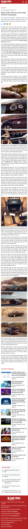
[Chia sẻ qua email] (10, 24)
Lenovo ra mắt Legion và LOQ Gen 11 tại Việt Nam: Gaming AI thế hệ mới (18, 391)
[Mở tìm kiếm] (23, 2)
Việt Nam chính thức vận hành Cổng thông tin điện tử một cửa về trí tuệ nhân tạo (19, 373)
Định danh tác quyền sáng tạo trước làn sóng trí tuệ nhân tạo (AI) (18, 411)
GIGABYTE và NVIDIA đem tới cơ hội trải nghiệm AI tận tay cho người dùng (19, 420)
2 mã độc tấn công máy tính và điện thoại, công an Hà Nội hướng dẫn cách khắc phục (12, 481)
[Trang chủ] (14, 498)
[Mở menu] (26, 2)
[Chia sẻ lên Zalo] (2, 24)
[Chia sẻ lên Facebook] (4, 24)
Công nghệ (3, 7)
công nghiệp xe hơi (14, 260)
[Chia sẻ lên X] (7, 24)
